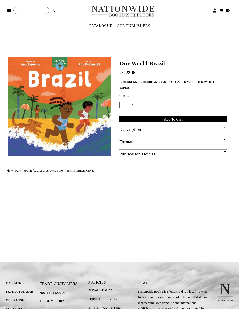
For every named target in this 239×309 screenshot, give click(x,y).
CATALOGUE (100, 26)
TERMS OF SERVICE (102, 299)
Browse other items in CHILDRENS (69, 170)
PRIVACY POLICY (100, 290)
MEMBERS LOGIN (52, 292)
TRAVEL (188, 82)
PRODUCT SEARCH (19, 291)
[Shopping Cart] (221, 10)
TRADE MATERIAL (53, 301)
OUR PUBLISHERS (133, 26)
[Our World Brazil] (59, 155)
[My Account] (214, 10)
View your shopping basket (24, 170)
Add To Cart (173, 119)
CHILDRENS (128, 82)
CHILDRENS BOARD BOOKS (159, 82)
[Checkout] (228, 10)
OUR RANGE (15, 300)
